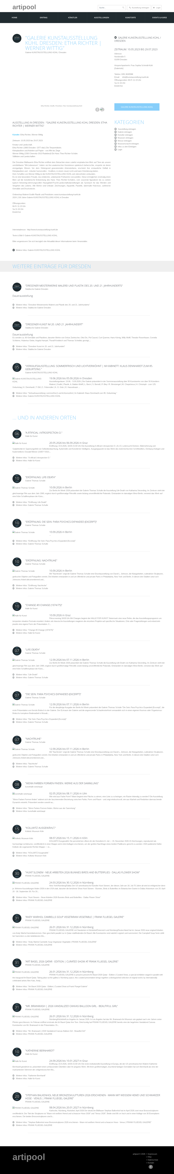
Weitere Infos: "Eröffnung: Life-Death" (30, 502)
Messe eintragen (124, 141)
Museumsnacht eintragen (128, 144)
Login (156, 8)
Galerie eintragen (124, 132)
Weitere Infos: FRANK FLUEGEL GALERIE (34, 900)
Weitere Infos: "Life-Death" (26, 674)
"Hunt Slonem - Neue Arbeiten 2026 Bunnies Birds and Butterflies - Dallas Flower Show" (82, 872)
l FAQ (148, 1157)
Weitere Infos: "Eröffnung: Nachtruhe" (30, 585)
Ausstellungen (101, 17)
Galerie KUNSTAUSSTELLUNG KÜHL (43, 250)
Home (14, 17)
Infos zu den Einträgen (126, 147)
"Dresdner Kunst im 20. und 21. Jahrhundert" (54, 324)
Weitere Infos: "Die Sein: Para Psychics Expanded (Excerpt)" (40, 719)
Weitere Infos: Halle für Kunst (28, 460)
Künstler (72, 17)
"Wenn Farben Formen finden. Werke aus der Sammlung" (62, 783)
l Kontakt (150, 1163)
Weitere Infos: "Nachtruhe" (26, 764)
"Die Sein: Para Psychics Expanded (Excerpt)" (53, 694)
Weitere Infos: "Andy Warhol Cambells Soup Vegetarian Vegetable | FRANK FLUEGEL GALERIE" (55, 942)
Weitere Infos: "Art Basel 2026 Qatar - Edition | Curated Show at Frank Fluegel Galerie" (51, 986)
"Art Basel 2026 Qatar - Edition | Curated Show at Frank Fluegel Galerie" (71, 961)
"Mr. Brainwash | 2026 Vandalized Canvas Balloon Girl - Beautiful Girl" (71, 1006)
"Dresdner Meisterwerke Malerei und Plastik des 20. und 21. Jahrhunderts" (74, 285)
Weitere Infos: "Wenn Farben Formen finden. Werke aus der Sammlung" (45, 808)
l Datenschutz (152, 1160)
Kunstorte (130, 17)
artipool (24, 7)
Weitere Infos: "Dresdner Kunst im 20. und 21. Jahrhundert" (39, 346)
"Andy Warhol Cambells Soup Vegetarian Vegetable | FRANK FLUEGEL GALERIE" (74, 917)
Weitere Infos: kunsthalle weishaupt (30, 811)
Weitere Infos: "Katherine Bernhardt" (30, 1075)
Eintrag (43, 17)
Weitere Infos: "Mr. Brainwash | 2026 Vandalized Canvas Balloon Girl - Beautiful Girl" (50, 1031)
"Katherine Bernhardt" (40, 1050)
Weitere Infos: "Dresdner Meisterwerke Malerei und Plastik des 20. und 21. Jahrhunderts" (52, 305)
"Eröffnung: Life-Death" (40, 477)
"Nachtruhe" (33, 738)
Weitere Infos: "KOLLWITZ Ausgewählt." (31, 853)
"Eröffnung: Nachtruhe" (41, 560)
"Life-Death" (32, 649)
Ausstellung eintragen (140, 8)
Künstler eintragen (125, 135)
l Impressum (151, 1154)
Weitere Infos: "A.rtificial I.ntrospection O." (32, 458)
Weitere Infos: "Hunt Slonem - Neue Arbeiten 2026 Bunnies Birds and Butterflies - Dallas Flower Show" (57, 897)
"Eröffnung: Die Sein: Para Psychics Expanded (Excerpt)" (61, 521)
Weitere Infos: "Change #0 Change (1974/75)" (34, 630)
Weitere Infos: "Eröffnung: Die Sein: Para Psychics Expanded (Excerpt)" (45, 541)
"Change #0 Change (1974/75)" (43, 605)
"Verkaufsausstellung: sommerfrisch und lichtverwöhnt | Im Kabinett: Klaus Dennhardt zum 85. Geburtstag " (89, 367)
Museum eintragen (125, 138)
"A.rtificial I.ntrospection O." (43, 432)
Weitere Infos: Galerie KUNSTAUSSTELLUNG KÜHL (38, 396)
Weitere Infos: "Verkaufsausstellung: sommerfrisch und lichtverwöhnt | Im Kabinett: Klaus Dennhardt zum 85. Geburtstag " (65, 393)
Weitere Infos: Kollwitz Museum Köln (31, 856)
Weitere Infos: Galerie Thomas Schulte (32, 505)
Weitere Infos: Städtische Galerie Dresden (33, 308)
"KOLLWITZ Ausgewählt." (40, 828)
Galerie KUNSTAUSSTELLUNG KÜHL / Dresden (45, 52)
